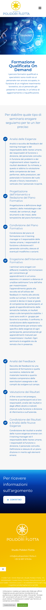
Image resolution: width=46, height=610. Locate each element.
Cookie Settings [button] (9, 605)
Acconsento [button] (23, 605)
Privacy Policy (29, 580)
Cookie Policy (17, 580)
